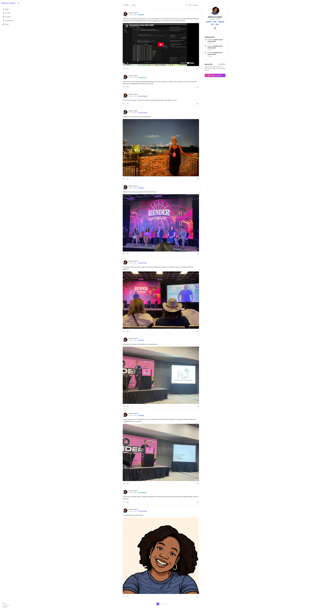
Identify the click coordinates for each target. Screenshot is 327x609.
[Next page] (167, 604)
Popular (134, 5)
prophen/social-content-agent (215, 40)
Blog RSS (5, 607)
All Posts (126, 5)
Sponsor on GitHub (216, 75)
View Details (222, 64)
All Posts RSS (6, 605)
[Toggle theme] (18, 3)
